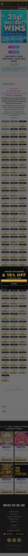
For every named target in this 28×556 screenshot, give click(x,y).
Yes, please (14, 283)
